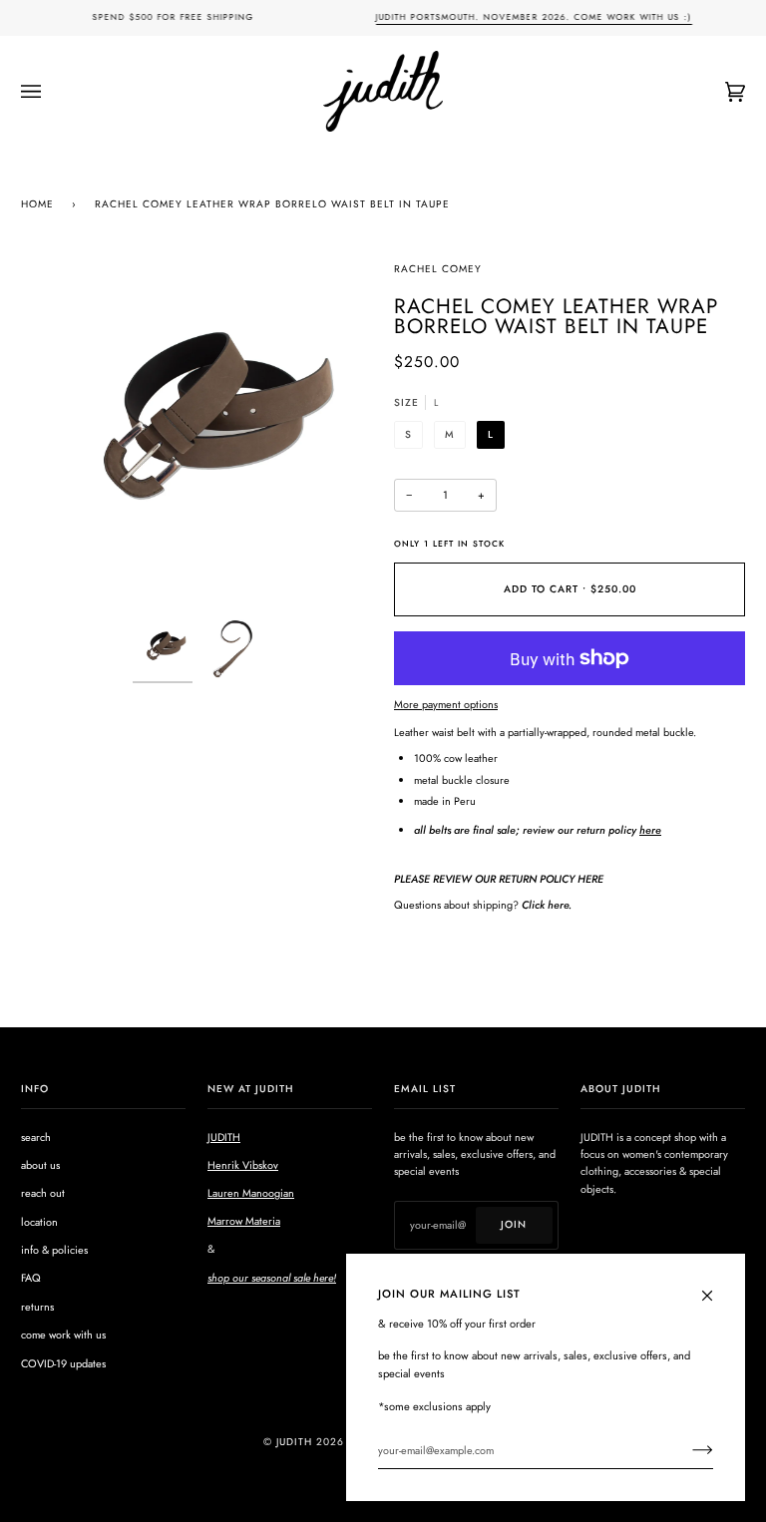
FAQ (31, 1278)
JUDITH (223, 1137)
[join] (686, 1450)
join (514, 1224)
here (650, 830)
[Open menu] (51, 91)
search (36, 1137)
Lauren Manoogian (250, 1193)
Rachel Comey (438, 268)
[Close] (715, 1286)
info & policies (54, 1250)
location (39, 1222)
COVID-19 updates (63, 1363)
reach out (43, 1193)
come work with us (63, 1334)
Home (37, 203)
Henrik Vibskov (242, 1165)
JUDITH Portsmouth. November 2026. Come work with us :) (533, 17)
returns (37, 1307)
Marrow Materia (243, 1221)
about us (40, 1165)
